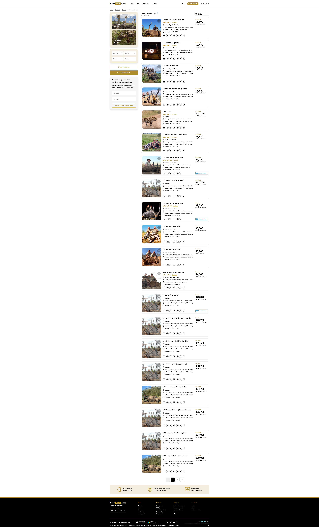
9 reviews (174, 22)
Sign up (207, 3)
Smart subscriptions (179, 505)
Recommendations (179, 507)
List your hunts (192, 3)
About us (140, 505)
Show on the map (125, 67)
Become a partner (196, 509)
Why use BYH (141, 513)
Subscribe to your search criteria (124, 105)
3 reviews (174, 114)
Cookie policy (159, 513)
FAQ (175, 513)
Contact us (141, 511)
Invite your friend (178, 509)
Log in (202, 3)
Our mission (141, 509)
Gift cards (176, 511)
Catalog (158, 507)
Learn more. (175, 525)
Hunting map (159, 505)
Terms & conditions (161, 509)
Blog (139, 507)
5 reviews (174, 137)
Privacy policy (159, 511)
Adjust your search (125, 72)
